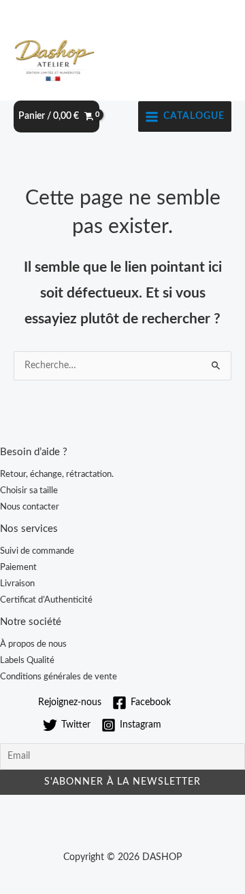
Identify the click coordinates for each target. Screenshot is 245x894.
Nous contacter (29, 507)
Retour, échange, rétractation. (57, 474)
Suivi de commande (37, 551)
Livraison (17, 583)
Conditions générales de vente (58, 677)
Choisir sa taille (29, 490)
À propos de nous (33, 644)
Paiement (18, 567)
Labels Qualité (27, 660)
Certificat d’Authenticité (46, 600)
